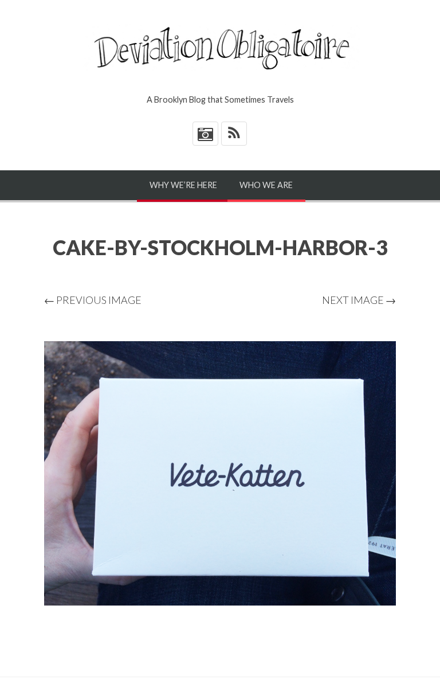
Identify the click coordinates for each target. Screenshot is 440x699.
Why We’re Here (183, 185)
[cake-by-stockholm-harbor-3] (220, 473)
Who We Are (266, 185)
